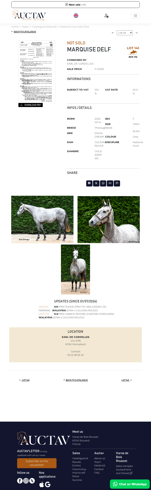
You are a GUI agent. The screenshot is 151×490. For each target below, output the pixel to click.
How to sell (78, 472)
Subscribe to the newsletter (37, 463)
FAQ (96, 472)
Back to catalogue (25, 32)
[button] (76, 15)
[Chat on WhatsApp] (130, 484)
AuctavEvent (123, 469)
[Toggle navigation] (135, 16)
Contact (99, 469)
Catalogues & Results (44, 26)
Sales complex (124, 465)
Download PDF (32, 105)
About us (99, 458)
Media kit (99, 465)
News (75, 476)
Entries (76, 465)
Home (15, 26)
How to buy (79, 469)
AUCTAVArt (123, 473)
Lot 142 (125, 380)
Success (77, 479)
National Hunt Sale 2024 (74, 26)
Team (97, 461)
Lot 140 (25, 380)
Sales (25, 26)
